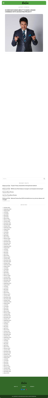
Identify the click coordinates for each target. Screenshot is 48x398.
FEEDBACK (32, 386)
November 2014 (7, 371)
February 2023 (7, 219)
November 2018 (7, 298)
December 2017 (7, 315)
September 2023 (7, 209)
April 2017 (6, 328)
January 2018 (7, 314)
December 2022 (7, 223)
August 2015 (7, 357)
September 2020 (7, 264)
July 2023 (6, 212)
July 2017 (6, 323)
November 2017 (7, 317)
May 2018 (6, 308)
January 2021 (7, 258)
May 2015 (6, 362)
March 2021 (6, 255)
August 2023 (7, 210)
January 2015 (7, 368)
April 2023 (6, 216)
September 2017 (7, 320)
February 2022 (7, 238)
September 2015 (7, 356)
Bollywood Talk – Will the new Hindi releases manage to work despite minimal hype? (22, 188)
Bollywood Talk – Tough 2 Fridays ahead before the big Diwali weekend (19, 185)
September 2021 (7, 246)
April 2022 (6, 235)
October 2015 (7, 354)
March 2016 (6, 346)
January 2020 (7, 277)
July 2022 (6, 230)
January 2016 (7, 349)
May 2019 (6, 289)
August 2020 (7, 266)
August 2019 (7, 284)
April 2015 (6, 363)
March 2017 (6, 329)
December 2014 (7, 369)
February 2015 (7, 366)
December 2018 (7, 297)
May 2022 (6, 233)
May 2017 (6, 326)
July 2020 (6, 267)
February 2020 (7, 275)
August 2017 (7, 322)
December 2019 (7, 278)
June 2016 (6, 342)
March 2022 (6, 236)
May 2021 (6, 252)
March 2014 (6, 373)
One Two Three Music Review (9, 195)
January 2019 (7, 295)
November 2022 (7, 224)
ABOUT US (16, 386)
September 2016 (7, 337)
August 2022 (7, 229)
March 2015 (6, 365)
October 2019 (7, 281)
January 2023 (7, 221)
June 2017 (6, 325)
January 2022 (7, 240)
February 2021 (7, 257)
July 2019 (6, 286)
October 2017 (7, 318)
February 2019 (7, 294)
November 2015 (7, 352)
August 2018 (7, 303)
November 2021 (7, 243)
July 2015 (6, 359)
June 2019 (6, 288)
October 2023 (7, 207)
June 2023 (6, 213)
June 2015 (6, 360)
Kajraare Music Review (8, 192)
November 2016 (7, 334)
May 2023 (6, 215)
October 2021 (7, 244)
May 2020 (6, 270)
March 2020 (6, 274)
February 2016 (7, 348)
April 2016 (6, 345)
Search (44, 179)
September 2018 (7, 301)
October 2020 (7, 263)
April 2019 (6, 291)
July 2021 (6, 249)
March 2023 (6, 218)
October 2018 (7, 300)
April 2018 (6, 309)
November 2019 (7, 280)
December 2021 (7, 241)
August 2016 (7, 339)
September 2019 (7, 283)
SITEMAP (24, 386)
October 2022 (7, 226)
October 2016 (7, 335)
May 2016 (6, 343)
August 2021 (7, 247)
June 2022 (6, 232)
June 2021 (6, 250)
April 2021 (6, 253)
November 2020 (7, 261)
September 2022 (7, 227)
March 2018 (6, 311)
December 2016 (7, 332)
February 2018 (7, 312)
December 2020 (7, 260)
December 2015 (7, 351)
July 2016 (6, 340)
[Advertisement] (24, 65)
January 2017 (7, 331)
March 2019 (6, 292)
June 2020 (6, 269)
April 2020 (6, 272)
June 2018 (6, 306)
